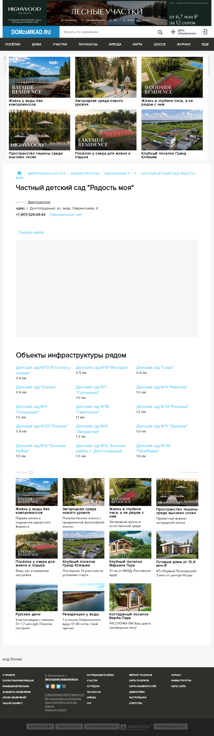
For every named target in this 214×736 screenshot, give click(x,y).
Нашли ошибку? (13, 703)
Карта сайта (178, 686)
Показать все (209, 65)
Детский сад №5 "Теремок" (161, 426)
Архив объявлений (14, 697)
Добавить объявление (17, 692)
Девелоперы (137, 692)
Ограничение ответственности (64, 695)
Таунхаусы (88, 44)
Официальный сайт (66, 214)
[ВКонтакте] (47, 686)
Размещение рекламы (16, 686)
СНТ (89, 703)
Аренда (91, 697)
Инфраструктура (85, 174)
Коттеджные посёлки (100, 675)
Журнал (176, 675)
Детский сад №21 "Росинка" (162, 406)
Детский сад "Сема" (154, 367)
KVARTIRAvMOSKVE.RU (102, 726)
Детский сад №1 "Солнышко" (91, 390)
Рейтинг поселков (140, 675)
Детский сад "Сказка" (36, 387)
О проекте (9, 675)
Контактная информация (18, 680)
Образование (116, 174)
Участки (92, 680)
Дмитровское (39, 202)
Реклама (5, 67)
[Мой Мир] (64, 686)
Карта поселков (139, 680)
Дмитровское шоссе (47, 174)
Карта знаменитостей (142, 686)
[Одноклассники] (53, 686)
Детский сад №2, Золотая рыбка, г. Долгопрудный (100, 448)
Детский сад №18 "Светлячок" (92, 409)
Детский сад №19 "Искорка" (102, 367)
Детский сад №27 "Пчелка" (41, 426)
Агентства (135, 703)
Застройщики (137, 697)
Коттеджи (93, 686)
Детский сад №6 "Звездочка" (92, 429)
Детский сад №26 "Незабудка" (153, 448)
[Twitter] (58, 686)
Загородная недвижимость (61, 679)
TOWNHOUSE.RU (69, 726)
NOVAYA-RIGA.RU (40, 726)
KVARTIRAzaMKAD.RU (170, 726)
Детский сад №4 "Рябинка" (161, 387)
